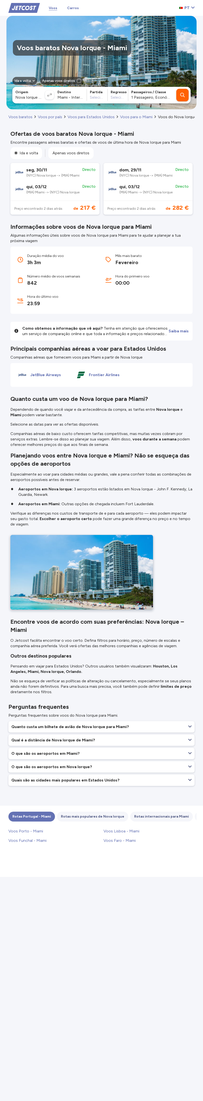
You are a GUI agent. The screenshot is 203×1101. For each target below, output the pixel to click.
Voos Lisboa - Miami (121, 831)
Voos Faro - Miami (119, 840)
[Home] (24, 7)
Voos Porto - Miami (25, 831)
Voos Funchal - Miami (27, 840)
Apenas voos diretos (70, 153)
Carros (73, 8)
